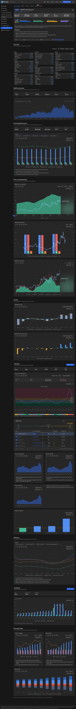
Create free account (66, 1)
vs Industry (72, 48)
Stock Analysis (17, 5)
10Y (21, 138)
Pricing (60, 1)
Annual (65, 186)
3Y (17, 138)
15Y (23, 138)
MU (59, 39)
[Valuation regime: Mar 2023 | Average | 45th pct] (33, 414)
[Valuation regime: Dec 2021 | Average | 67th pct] (18, 414)
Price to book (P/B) (66, 375)
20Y (26, 138)
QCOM (62, 39)
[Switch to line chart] (20, 135)
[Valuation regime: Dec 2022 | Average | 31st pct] (30, 414)
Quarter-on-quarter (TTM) (67, 306)
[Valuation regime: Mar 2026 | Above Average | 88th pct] (66, 414)
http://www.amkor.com (47, 39)
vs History (62, 48)
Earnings (27, 5)
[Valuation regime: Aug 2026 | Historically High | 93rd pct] (72, 414)
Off (58, 48)
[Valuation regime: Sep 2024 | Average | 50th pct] (49, 414)
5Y (19, 138)
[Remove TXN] (71, 446)
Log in (73, 1)
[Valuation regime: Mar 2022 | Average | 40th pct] (21, 414)
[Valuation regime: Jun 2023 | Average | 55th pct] (35, 414)
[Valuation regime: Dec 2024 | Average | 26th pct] (52, 414)
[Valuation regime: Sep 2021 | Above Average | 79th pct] (16, 414)
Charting (56, 1)
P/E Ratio (22, 5)
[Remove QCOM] (71, 440)
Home (45, 1)
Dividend (31, 5)
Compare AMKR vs (6, 27)
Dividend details (70, 588)
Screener (52, 1)
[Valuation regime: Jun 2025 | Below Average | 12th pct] (58, 414)
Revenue (70, 186)
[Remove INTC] (71, 437)
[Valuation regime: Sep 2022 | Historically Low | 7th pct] (27, 414)
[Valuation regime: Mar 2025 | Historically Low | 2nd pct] (55, 414)
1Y (16, 138)
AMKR (16, 9)
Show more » (46, 27)
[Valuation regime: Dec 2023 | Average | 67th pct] (41, 414)
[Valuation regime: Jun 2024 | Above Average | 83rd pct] (47, 414)
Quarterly (71, 224)
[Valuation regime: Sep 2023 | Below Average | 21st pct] (38, 414)
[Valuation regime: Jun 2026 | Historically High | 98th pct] (69, 414)
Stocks (48, 1)
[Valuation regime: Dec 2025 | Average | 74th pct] (64, 414)
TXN (55, 39)
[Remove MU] (71, 443)
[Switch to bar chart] (47, 135)
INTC (57, 39)
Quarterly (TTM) (69, 138)
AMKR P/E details (70, 364)
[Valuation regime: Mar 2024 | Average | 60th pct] (44, 414)
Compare (40, 5)
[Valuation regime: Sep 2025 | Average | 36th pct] (61, 414)
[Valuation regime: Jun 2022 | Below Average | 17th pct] (24, 414)
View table (69, 140)
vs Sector (67, 48)
